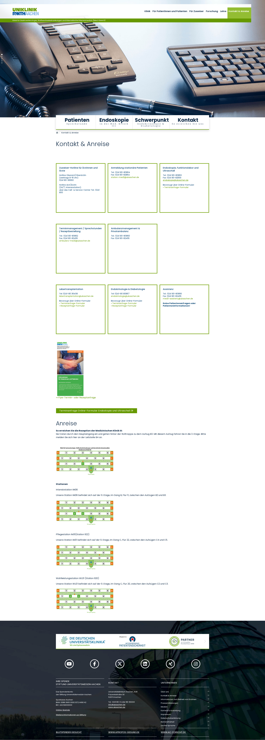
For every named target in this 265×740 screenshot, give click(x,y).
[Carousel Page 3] (1, 58)
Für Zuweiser (196, 11)
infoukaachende (116, 704)
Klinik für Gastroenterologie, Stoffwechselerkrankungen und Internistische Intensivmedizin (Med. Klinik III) (59, 20)
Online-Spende (63, 710)
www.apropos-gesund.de (123, 732)
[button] (60, 641)
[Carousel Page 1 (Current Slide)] (1, 54)
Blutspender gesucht (69, 732)
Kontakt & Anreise (239, 11)
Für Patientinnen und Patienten (170, 11)
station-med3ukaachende (125, 177)
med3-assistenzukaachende (178, 298)
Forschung (212, 11)
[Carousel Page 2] (1, 56)
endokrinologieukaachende (125, 296)
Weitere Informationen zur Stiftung (71, 715)
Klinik (147, 11)
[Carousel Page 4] (1, 60)
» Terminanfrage (171, 187)
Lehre (223, 11)
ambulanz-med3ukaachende (74, 240)
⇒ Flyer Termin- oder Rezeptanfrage (76, 397)
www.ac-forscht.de (173, 732)
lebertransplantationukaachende (76, 296)
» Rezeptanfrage (67, 305)
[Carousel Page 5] (1, 63)
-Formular (184, 187)
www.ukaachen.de (116, 707)
